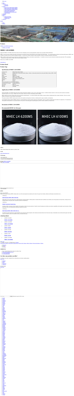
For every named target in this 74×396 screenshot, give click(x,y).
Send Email (2, 267)
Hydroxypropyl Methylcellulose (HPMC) (11, 7)
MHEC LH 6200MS (5, 162)
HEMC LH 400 (7, 235)
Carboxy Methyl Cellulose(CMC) (9, 10)
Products (3, 6)
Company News (7, 18)
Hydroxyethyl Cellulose (4, 243)
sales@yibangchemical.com (4, 153)
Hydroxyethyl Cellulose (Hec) (13, 243)
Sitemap (17, 242)
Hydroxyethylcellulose (36, 243)
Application (4, 13)
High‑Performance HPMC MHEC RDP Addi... (10, 197)
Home (3, 22)
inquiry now (2, 259)
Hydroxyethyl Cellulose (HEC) (9, 11)
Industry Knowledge (7, 16)
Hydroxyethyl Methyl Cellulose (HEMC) (11, 9)
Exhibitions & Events (7, 17)
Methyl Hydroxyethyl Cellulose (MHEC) (11, 8)
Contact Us (4, 19)
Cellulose (41, 243)
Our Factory (6, 5)
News (3, 15)
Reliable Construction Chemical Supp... (9, 204)
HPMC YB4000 (7, 227)
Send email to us (3, 62)
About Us (4, 3)
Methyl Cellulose (29, 243)
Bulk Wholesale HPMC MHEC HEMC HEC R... (10, 210)
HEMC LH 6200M (8, 220)
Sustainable (6, 4)
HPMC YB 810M (8, 231)
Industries (3, 14)
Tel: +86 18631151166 (6, 253)
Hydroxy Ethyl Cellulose (22, 243)
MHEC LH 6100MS (7, 161)
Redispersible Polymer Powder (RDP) (10, 12)
